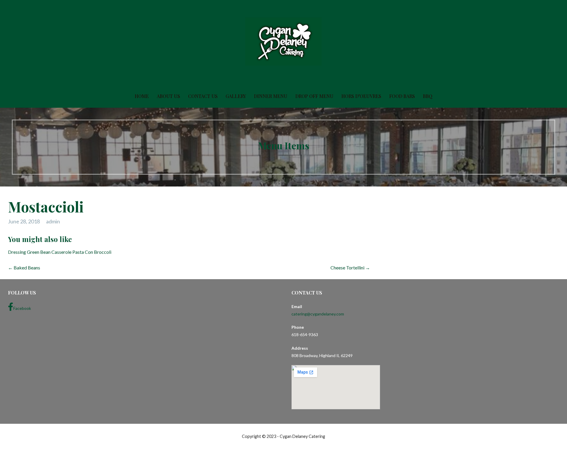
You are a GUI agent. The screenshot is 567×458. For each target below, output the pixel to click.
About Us (168, 96)
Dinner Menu (270, 96)
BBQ (427, 96)
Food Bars (402, 96)
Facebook (22, 308)
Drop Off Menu (314, 96)
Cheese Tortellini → (350, 267)
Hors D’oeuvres (361, 96)
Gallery (236, 96)
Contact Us (203, 96)
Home (142, 96)
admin (53, 221)
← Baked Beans (24, 267)
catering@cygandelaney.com (317, 313)
